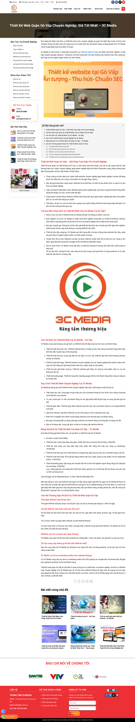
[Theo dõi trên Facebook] (113, 2)
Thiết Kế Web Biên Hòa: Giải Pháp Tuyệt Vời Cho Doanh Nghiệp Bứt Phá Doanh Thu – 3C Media (112, 647)
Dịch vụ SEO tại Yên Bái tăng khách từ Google (26, 132)
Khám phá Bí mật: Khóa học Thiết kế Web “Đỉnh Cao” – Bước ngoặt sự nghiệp (26, 153)
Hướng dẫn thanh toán (49, 706)
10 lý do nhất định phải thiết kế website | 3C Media (111, 617)
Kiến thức (88, 9)
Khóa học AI (16, 79)
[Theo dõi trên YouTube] (123, 2)
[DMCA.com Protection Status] (112, 690)
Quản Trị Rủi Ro (18, 45)
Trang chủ (57, 9)
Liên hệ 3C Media (113, 9)
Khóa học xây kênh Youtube (21, 97)
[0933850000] (3, 717)
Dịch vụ (77, 9)
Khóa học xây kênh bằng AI (21, 90)
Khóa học (99, 9)
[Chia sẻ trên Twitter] (79, 581)
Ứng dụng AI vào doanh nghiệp (22, 60)
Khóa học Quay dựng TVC (21, 83)
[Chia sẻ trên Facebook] (75, 581)
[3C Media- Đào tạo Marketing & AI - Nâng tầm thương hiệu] (18, 8)
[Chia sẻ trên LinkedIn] (91, 581)
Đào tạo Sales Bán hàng (20, 53)
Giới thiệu (68, 9)
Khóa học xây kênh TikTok (21, 94)
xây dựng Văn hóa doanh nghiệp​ (23, 64)
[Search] (123, 9)
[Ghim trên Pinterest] (87, 581)
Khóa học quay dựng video (21, 86)
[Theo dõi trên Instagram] (116, 2)
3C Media (90, 720)
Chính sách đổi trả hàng (50, 699)
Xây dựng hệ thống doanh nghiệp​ (23, 67)
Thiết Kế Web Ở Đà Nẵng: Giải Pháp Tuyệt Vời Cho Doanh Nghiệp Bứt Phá (27, 160)
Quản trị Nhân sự (18, 49)
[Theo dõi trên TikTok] (120, 2)
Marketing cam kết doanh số (22, 56)
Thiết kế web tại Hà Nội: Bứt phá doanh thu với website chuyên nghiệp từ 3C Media (27, 139)
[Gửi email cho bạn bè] (83, 581)
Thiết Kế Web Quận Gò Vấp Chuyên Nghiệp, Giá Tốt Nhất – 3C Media (26, 146)
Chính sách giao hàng (49, 702)
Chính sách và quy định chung (52, 695)
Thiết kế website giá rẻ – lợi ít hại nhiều (83, 617)
